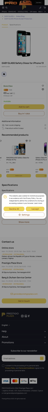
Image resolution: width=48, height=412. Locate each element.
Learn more (38, 203)
